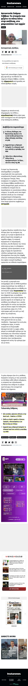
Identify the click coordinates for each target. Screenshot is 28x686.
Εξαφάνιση (13, 437)
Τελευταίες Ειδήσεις (9, 408)
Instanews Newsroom (6, 54)
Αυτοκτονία (5, 437)
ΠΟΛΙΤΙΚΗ (3, 6)
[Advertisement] (14, 96)
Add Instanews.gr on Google (15, 67)
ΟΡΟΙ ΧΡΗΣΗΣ (19, 680)
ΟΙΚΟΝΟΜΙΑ (18, 6)
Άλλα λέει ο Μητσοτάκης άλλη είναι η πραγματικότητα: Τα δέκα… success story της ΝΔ (13, 159)
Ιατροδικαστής (22, 437)
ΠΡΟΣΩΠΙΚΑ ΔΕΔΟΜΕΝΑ (11, 680)
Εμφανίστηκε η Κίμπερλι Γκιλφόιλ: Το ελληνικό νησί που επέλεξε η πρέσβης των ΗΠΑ (13, 148)
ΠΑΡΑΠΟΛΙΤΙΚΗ (10, 6)
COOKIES (24, 679)
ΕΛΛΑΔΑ (25, 6)
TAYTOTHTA (4, 679)
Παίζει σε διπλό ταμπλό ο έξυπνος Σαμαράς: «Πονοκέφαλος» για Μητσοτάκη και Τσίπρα (13, 421)
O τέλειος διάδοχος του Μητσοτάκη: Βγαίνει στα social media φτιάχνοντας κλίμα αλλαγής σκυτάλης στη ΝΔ (13, 136)
